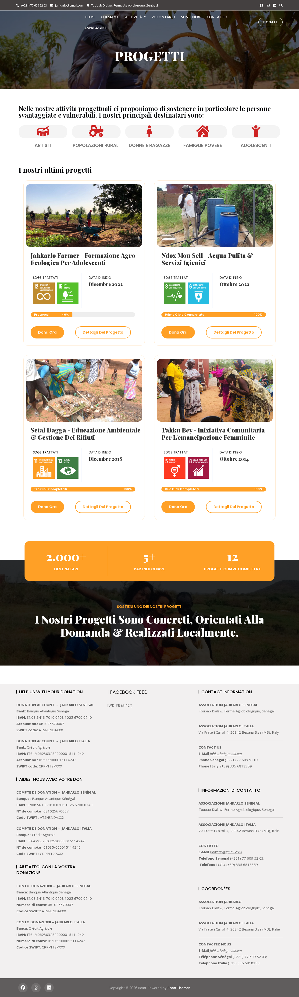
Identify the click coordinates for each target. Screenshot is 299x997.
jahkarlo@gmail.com (69, 5)
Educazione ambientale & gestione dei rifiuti (86, 433)
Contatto (217, 16)
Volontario (163, 16)
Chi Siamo (110, 16)
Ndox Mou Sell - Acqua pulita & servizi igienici (207, 259)
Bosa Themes (179, 988)
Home (90, 16)
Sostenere (191, 16)
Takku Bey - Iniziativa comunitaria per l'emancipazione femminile (213, 433)
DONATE (270, 22)
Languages (96, 27)
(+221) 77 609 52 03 (34, 5)
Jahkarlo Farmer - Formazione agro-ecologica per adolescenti (84, 259)
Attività (133, 16)
